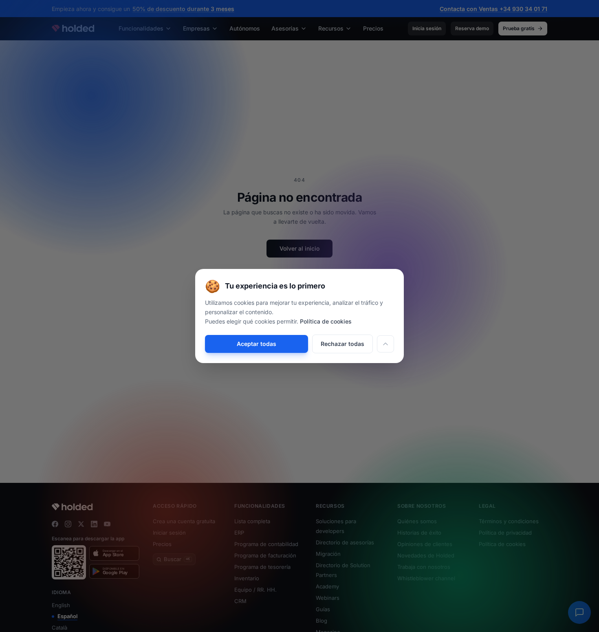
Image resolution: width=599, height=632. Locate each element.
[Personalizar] (385, 343)
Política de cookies (326, 321)
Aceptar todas (256, 343)
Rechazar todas (342, 343)
